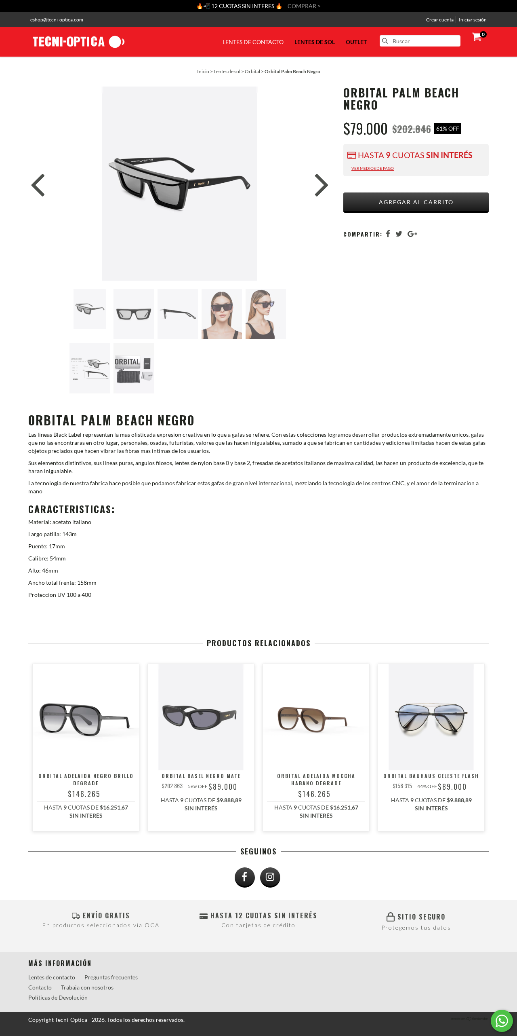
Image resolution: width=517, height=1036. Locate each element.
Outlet (356, 41)
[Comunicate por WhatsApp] (502, 1021)
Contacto (40, 987)
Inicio (203, 71)
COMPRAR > (304, 5)
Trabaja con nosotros (87, 987)
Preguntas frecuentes (111, 977)
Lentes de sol (314, 41)
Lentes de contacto (253, 41)
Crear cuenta (440, 20)
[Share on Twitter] (398, 234)
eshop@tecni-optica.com (56, 20)
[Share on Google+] (412, 234)
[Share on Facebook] (388, 234)
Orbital (252, 71)
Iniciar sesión (473, 20)
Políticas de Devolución (58, 997)
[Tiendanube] (469, 1019)
